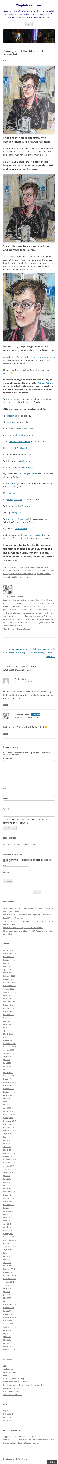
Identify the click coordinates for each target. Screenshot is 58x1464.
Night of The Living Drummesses (24, 435)
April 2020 (7, 1108)
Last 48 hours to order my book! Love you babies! (23, 927)
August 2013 (8, 1330)
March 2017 (8, 1227)
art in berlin (45, 567)
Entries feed (8, 1414)
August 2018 (8, 1172)
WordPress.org (9, 1420)
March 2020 (8, 1111)
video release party (31, 535)
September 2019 (9, 1130)
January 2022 (8, 1040)
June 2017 (7, 1217)
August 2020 (8, 1095)
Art (24, 567)
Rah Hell (28, 570)
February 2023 (9, 1002)
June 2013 (7, 1336)
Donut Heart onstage (17, 519)
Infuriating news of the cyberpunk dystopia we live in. (24, 1385)
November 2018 (9, 1163)
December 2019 (9, 1121)
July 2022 (6, 1021)
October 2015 (8, 1282)
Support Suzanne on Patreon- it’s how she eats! (22, 1436)
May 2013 (7, 1340)
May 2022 (7, 1027)
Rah (5, 148)
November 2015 (9, 1278)
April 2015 (7, 1301)
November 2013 (9, 1320)
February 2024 (9, 976)
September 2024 (9, 960)
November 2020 (9, 1085)
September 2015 (9, 1285)
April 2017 (7, 1224)
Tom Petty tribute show (19, 441)
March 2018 (8, 1188)
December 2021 (9, 1043)
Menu (29, 24)
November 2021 (9, 1047)
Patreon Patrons (45, 383)
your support (14, 399)
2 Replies (6, 61)
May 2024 (7, 966)
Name (6, 788)
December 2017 (9, 1198)
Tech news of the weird (12, 1394)
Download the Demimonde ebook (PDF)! (19, 844)
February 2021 (9, 1076)
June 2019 (7, 1140)
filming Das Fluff (14, 499)
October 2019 (8, 1127)
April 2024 (7, 969)
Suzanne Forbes (25, 577)
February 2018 (9, 1192)
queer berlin (19, 570)
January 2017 (8, 1233)
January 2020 (8, 1117)
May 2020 (7, 1105)
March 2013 (8, 1346)
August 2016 (8, 1249)
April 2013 (7, 1343)
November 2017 (9, 1201)
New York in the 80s (11, 1391)
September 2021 (9, 1053)
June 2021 (7, 1063)
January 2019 (8, 1156)
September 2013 (9, 1327)
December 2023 (9, 982)
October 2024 (8, 956)
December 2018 (9, 1159)
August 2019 (8, 1134)
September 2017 (9, 1208)
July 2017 (6, 1214)
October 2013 (8, 1324)
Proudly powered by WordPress (15, 1459)
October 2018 (8, 1166)
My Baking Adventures (12, 1388)
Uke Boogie (15, 483)
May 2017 (7, 1221)
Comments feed (9, 1417)
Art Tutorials (8, 1369)
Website (7, 809)
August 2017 (8, 1211)
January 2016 (8, 1272)
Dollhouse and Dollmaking (13, 1378)
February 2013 (9, 1349)
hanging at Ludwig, (28, 473)
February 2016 (9, 1269)
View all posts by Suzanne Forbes (17, 629)
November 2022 (9, 1011)
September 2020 (9, 1092)
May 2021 (7, 1066)
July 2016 (6, 1253)
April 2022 (7, 1030)
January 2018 (8, 1195)
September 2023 (9, 992)
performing (19, 357)
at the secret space (24, 467)
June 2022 (7, 1024)
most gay (11, 422)
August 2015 (8, 1288)
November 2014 (9, 1304)
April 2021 (7, 1069)
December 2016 (9, 1237)
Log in (5, 1411)
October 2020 (8, 1088)
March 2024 (8, 973)
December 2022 (9, 1008)
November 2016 (9, 1240)
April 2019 (7, 1146)
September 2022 (9, 1018)
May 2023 (7, 998)
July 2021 (6, 1059)
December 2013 (9, 1317)
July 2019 (6, 1137)
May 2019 (7, 1143)
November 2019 (9, 1124)
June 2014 (7, 1311)
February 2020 (9, 1114)
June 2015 (7, 1295)
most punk (12, 416)
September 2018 (9, 1169)
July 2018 (6, 1175)
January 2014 (8, 1314)
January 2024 (8, 979)
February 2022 (9, 1037)
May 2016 (7, 1259)
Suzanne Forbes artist (41, 570)
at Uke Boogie (21, 528)
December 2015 (9, 1275)
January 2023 (8, 1005)
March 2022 (8, 1034)
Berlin (28, 567)
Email (6, 798)
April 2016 (7, 1262)
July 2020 (6, 1098)
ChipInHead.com (29, 5)
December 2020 (9, 1082)
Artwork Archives (10, 1372)
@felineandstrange (37, 357)
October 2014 (8, 1307)
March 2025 (8, 950)
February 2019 (9, 1153)
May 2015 (7, 1298)
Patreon (6, 373)
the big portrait (18, 512)
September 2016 (9, 1246)
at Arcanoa (24, 506)
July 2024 (6, 963)
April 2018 (7, 1185)
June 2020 (7, 1101)
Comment (8, 758)
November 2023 (9, 985)
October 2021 (8, 1050)
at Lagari (23, 448)
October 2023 (8, 989)
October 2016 (8, 1243)
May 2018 (7, 1182)
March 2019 (8, 1150)
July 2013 (6, 1333)
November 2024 (9, 953)
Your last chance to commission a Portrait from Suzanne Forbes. (28, 1440)
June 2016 (7, 1256)
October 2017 (8, 1204)
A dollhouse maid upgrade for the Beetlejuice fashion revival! (43, 653)
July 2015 (6, 1291)
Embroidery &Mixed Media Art (15, 1382)
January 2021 (8, 1079)
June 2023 (7, 995)
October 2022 (8, 1014)
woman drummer (44, 573)
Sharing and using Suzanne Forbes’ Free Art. (20, 1443)
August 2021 (8, 1056)
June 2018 (7, 1179)
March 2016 (8, 1266)
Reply (5, 704)
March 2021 (8, 1072)
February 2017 (9, 1230)
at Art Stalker (28, 428)
